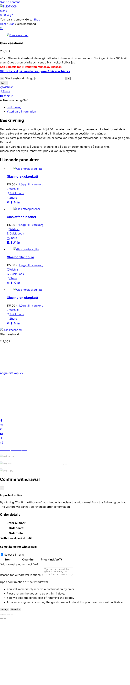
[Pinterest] (9, 95)
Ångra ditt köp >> (11, 373)
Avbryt (4, 609)
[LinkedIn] (12, 95)
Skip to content (10, 2)
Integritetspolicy (10, 393)
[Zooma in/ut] (1, 614)
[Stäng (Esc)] (12, 614)
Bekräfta (15, 609)
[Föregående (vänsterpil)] (1, 618)
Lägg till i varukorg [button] (31, 184)
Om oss (5, 384)
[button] (1, 28)
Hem (3, 24)
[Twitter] (2, 95)
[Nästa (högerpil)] (5, 618)
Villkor (4, 397)
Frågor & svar (8, 406)
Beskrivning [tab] (14, 107)
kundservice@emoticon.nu (17, 353)
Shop (36, 19)
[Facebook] (5, 95)
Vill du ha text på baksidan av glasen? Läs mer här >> (35, 71)
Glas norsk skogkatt (22, 176)
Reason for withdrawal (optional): (21, 575)
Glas (11, 24)
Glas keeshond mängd (19, 78)
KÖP (3, 83)
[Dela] (8, 614)
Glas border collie (20, 257)
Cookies (5, 401)
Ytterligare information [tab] (21, 111)
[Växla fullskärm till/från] (5, 614)
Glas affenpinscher (21, 217)
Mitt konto (6, 388)
